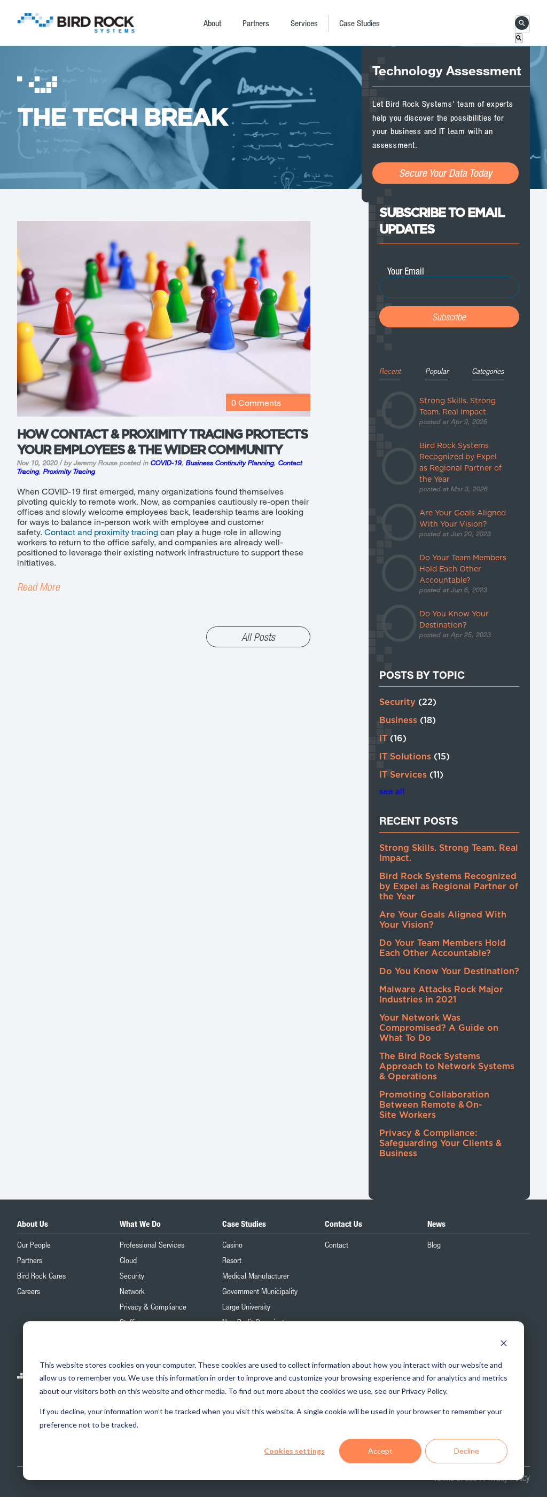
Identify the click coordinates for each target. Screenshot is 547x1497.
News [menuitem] (436, 1223)
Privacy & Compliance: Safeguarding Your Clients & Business (440, 1143)
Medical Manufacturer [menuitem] (255, 1275)
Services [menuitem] (304, 23)
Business (407, 720)
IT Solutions (414, 757)
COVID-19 (166, 462)
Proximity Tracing (69, 471)
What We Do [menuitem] (140, 1223)
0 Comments (256, 402)
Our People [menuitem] (34, 1244)
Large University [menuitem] (246, 1306)
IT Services (411, 775)
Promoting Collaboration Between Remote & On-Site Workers (434, 1105)
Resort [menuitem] (231, 1260)
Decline (466, 1450)
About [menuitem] (212, 23)
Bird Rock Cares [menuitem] (41, 1275)
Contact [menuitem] (336, 1244)
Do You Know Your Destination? (449, 971)
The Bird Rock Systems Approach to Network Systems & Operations (446, 1066)
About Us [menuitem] (32, 1223)
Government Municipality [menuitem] (260, 1291)
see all (391, 791)
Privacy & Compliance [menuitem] (153, 1306)
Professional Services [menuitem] (152, 1244)
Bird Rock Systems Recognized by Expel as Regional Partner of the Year (448, 886)
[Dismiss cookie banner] (503, 1344)
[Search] (518, 38)
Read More (38, 587)
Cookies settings (294, 1450)
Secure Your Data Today (445, 173)
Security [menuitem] (132, 1275)
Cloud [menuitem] (128, 1260)
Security (407, 702)
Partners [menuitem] (256, 23)
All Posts (258, 637)
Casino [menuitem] (232, 1244)
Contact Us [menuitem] (343, 1223)
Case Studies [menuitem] (359, 23)
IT (393, 738)
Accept (380, 1450)
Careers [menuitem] (28, 1291)
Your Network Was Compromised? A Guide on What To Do (438, 1028)
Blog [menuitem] (434, 1244)
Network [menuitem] (132, 1291)
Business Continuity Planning (230, 462)
